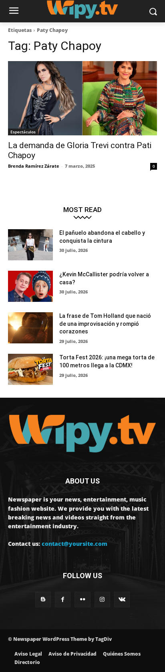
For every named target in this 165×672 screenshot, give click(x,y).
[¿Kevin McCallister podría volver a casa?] (30, 286)
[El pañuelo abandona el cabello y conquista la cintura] (30, 244)
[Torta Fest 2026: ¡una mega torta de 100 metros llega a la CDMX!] (30, 369)
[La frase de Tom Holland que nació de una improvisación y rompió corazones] (30, 327)
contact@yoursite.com (74, 543)
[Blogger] (43, 599)
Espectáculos (23, 132)
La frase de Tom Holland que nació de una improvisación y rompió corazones (105, 324)
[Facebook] (62, 599)
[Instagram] (102, 599)
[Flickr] (82, 599)
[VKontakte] (122, 599)
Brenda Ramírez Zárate (33, 166)
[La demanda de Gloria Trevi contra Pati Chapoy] (82, 98)
